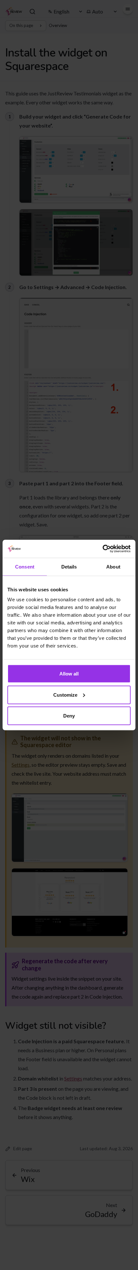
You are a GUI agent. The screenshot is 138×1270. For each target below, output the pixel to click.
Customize (65, 694)
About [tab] (113, 566)
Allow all (69, 673)
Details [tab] (69, 566)
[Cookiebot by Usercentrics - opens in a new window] (102, 549)
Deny (69, 716)
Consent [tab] (24, 566)
